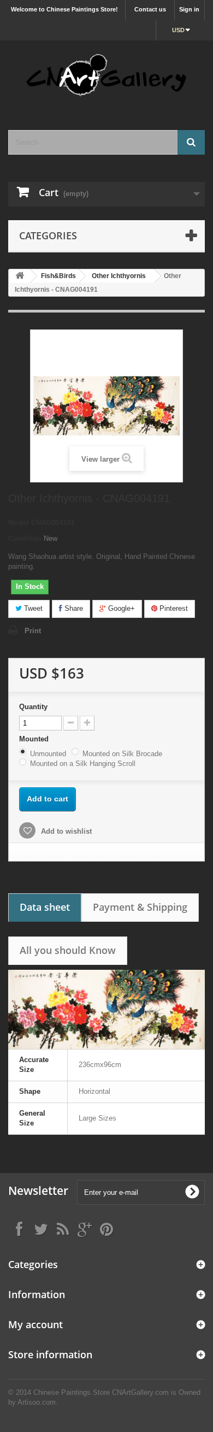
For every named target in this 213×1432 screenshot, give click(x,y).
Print (33, 631)
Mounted (35, 739)
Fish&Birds (58, 276)
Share (72, 608)
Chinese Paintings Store (71, 1392)
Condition (25, 538)
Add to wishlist (65, 831)
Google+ (120, 608)
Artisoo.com (36, 1402)
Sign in (189, 9)
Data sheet (45, 907)
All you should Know (68, 950)
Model (18, 522)
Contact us (150, 9)
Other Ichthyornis (119, 276)
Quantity (33, 707)
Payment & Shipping (140, 907)
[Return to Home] (19, 276)
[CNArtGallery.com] (106, 76)
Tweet (32, 608)
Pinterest (172, 608)
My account (35, 1324)
